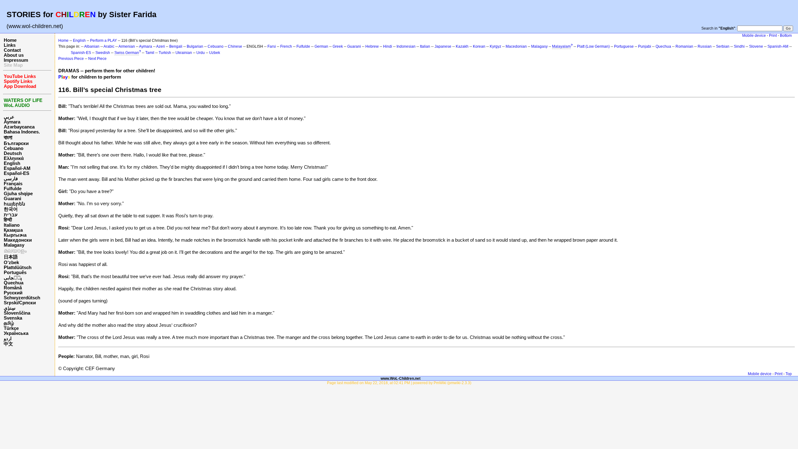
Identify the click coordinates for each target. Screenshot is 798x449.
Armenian (126, 46)
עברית (10, 214)
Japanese (443, 46)
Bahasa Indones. (22, 131)
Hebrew (372, 46)
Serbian (722, 46)
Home (10, 40)
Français (13, 183)
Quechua (13, 282)
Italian (425, 46)
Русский (13, 292)
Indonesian (406, 46)
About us (14, 55)
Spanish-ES (81, 53)
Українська (16, 333)
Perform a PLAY (103, 40)
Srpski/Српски (20, 302)
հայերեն (14, 203)
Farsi (271, 46)
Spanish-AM (777, 46)
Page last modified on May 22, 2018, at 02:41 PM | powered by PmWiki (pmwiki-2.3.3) (399, 383)
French (286, 46)
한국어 (11, 209)
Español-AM (17, 168)
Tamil (149, 53)
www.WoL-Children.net (401, 378)
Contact (12, 50)
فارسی (11, 178)
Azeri (160, 46)
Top (789, 374)
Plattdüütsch (17, 267)
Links (10, 45)
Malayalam (561, 46)
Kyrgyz (495, 46)
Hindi (387, 46)
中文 (8, 343)
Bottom (786, 35)
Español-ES (16, 173)
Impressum (16, 60)
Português (15, 272)
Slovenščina (17, 313)
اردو (8, 338)
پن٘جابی (13, 277)
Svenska (13, 318)
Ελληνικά (14, 158)
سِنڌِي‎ (10, 308)
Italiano (12, 225)
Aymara (12, 121)
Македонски (18, 240)
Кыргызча (15, 235)
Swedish (102, 53)
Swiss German (126, 53)
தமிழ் (9, 323)
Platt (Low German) (593, 46)
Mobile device (754, 35)
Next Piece (97, 58)
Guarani (12, 198)
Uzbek (214, 53)
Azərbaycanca (19, 126)
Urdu (200, 53)
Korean (479, 46)
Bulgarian (195, 46)
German (321, 46)
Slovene (756, 46)
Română (13, 287)
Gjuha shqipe (18, 193)
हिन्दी (8, 219)
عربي (9, 116)
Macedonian (516, 46)
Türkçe (11, 328)
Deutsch (13, 153)
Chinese (235, 46)
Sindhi (739, 46)
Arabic (108, 46)
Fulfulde (13, 188)
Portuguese (624, 46)
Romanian (684, 46)
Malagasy (14, 245)
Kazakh (462, 46)
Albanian (91, 46)
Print (773, 35)
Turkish (165, 53)
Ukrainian (183, 53)
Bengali (175, 46)
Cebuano (13, 148)
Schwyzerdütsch (22, 297)
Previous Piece (71, 58)
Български (16, 143)
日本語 (11, 256)
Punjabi (644, 46)
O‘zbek (11, 262)
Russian (705, 46)
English (12, 163)
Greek (338, 46)
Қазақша (13, 230)
